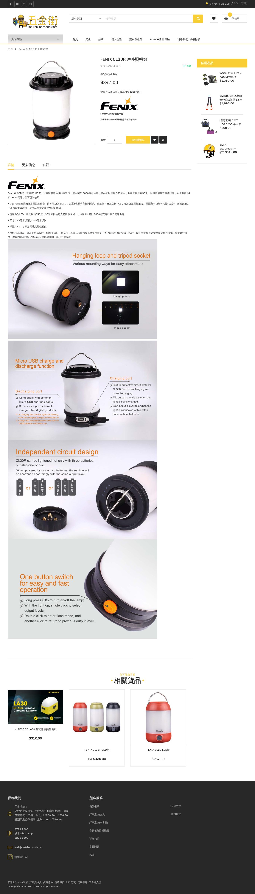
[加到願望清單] (154, 140)
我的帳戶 (94, 806)
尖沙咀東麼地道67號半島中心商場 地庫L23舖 (41, 810)
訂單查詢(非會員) (98, 822)
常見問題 (94, 846)
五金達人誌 (95, 882)
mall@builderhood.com (28, 847)
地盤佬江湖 (21, 856)
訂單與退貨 (35, 882)
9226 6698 (22, 837)
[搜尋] (198, 19)
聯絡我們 (94, 838)
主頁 (10, 49)
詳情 (11, 165)
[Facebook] (10, 4)
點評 (46, 165)
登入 (236, 3)
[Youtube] (17, 4)
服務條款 (176, 814)
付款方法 (176, 806)
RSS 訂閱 (71, 882)
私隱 (91, 854)
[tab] (11, 165)
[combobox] (148, 18)
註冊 (244, 3)
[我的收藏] (214, 19)
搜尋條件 (48, 882)
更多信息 (28, 165)
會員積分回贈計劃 (99, 830)
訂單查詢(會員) (97, 814)
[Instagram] (24, 4)
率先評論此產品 (108, 74)
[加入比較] (163, 140)
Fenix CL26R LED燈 (96, 749)
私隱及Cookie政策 (18, 882)
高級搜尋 (82, 882)
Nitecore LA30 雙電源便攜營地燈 (36, 729)
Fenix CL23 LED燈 (158, 749)
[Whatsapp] (31, 4)
